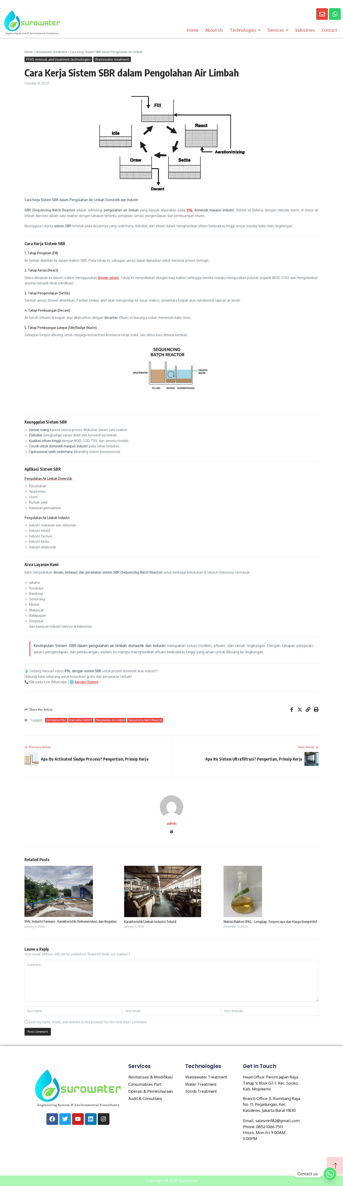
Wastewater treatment (51, 52)
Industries (305, 30)
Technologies (243, 30)
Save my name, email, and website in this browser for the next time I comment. (87, 1022)
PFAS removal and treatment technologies (58, 59)
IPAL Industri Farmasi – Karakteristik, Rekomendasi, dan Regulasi (70, 921)
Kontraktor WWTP (80, 720)
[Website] (171, 832)
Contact (329, 30)
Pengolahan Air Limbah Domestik (48, 478)
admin (171, 823)
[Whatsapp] (335, 14)
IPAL (190, 210)
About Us (214, 30)
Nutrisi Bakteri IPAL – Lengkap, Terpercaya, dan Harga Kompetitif (270, 921)
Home (192, 30)
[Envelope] (322, 14)
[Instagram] (103, 1119)
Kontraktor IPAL (56, 720)
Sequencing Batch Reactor (145, 720)
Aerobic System (86, 682)
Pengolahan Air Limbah (110, 720)
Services (276, 30)
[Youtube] (78, 1119)
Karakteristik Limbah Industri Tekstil (150, 921)
